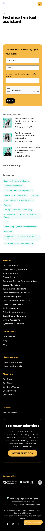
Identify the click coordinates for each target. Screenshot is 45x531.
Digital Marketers (11, 285)
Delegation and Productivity (16, 195)
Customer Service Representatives (20, 281)
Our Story (7, 383)
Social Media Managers (14, 316)
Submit (10, 101)
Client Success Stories (13, 186)
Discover (35, 195)
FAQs (5, 340)
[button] (40, 4)
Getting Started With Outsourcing (18, 210)
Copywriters (9, 277)
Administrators (10, 273)
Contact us (8, 395)
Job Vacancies (10, 413)
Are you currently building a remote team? (21, 75)
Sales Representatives (14, 312)
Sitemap (27, 513)
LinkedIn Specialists (13, 304)
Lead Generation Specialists (16, 300)
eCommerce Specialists (14, 289)
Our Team (7, 379)
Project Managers (11, 308)
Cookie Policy (21, 510)
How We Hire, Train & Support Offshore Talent (20, 216)
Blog (5, 344)
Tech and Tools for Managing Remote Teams (20, 237)
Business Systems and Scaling (16, 181)
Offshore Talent (10, 265)
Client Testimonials (12, 366)
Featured (7, 205)
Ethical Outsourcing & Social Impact (19, 200)
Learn (6, 222)
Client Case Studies (12, 362)
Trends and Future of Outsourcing (18, 244)
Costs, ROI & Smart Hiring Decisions (18, 191)
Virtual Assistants (11, 320)
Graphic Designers (12, 296)
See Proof (8, 231)
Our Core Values (11, 387)
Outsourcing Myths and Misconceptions (20, 227)
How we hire (9, 337)
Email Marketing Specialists (16, 293)
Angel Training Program (15, 269)
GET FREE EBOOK (22, 453)
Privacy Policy (9, 510)
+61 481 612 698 (29, 502)
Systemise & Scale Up (13, 324)
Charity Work (9, 391)
